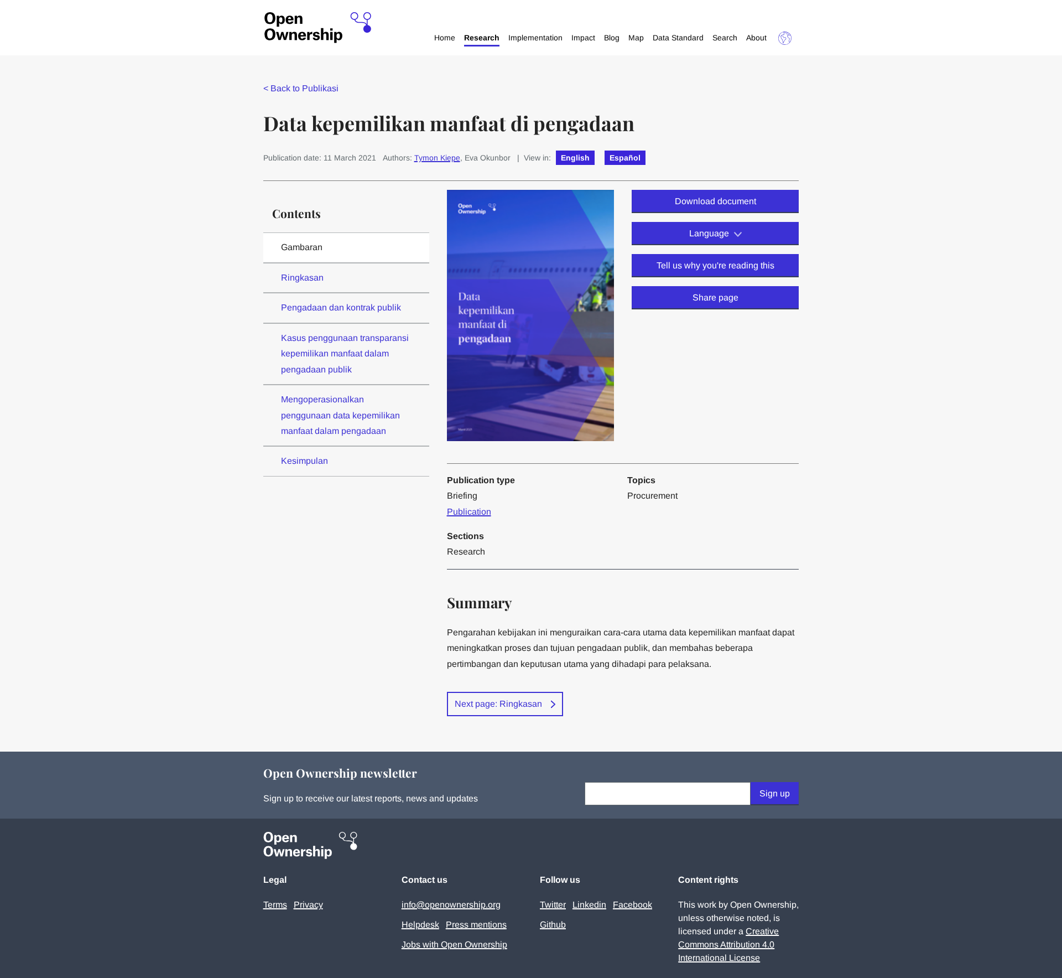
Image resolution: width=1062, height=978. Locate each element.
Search (724, 37)
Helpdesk (420, 924)
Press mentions (476, 924)
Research (481, 37)
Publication (469, 511)
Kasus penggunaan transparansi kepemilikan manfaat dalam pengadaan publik (345, 353)
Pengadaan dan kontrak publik (341, 307)
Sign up (774, 793)
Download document (715, 201)
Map (636, 37)
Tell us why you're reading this (715, 265)
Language (709, 233)
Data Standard (678, 37)
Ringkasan (302, 277)
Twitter (553, 904)
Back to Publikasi (301, 88)
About (756, 37)
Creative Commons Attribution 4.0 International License (728, 945)
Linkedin (589, 904)
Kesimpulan (304, 460)
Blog (612, 37)
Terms (275, 904)
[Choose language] (785, 38)
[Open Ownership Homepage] (317, 28)
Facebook (632, 904)
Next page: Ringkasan (498, 703)
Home (444, 37)
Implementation (535, 37)
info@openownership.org (451, 904)
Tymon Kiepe (437, 157)
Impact (583, 37)
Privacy (308, 904)
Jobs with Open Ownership (454, 944)
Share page (715, 297)
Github (553, 924)
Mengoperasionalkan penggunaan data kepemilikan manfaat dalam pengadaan (340, 415)
